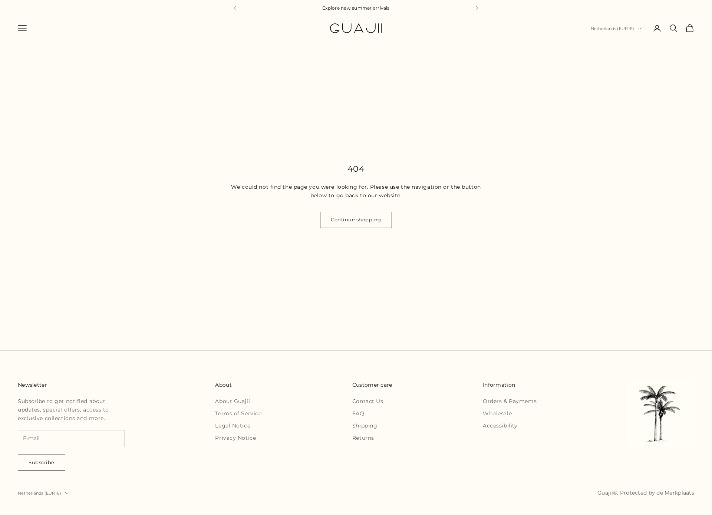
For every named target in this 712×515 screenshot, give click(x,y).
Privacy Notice (235, 438)
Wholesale (497, 413)
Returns (363, 438)
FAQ (358, 413)
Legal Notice (232, 425)
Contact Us (367, 401)
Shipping (364, 425)
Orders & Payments (510, 401)
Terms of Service (238, 413)
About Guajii (232, 401)
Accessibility (500, 425)
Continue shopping (356, 219)
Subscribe (42, 462)
